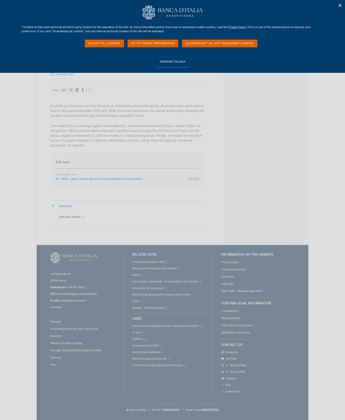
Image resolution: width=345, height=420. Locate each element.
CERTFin (137, 339)
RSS (228, 385)
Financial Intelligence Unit (148, 262)
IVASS (136, 275)
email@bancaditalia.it (72, 300)
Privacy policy (230, 262)
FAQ (52, 364)
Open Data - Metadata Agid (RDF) (242, 291)
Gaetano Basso (69, 217)
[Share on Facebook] (82, 90)
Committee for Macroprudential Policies (157, 365)
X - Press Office (236, 371)
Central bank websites (146, 352)
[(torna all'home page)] (73, 258)
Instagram (232, 352)
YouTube (231, 358)
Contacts (56, 307)
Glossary (55, 357)
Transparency (230, 311)
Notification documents (236, 332)
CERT (135, 301)
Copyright (227, 283)
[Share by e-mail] (90, 90)
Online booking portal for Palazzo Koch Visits (160, 294)
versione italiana (172, 64)
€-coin (136, 332)
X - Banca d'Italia (236, 365)
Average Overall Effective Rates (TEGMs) (76, 350)
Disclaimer (228, 276)
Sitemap (55, 321)
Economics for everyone (147, 288)
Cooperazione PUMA (145, 345)
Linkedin (231, 378)
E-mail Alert (233, 391)
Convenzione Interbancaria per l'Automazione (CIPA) (165, 326)
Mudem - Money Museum (148, 307)
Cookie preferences (234, 269)
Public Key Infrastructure (237, 325)
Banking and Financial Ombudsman (154, 268)
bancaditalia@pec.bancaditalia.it (76, 294)
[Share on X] (71, 90)
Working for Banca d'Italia (66, 343)
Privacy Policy (237, 27)
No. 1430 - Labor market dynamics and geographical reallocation (99, 178)
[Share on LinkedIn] (77, 90)
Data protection (231, 318)
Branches (56, 336)
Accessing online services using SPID (74, 328)
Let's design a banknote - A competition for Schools (165, 281)
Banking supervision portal (149, 358)
